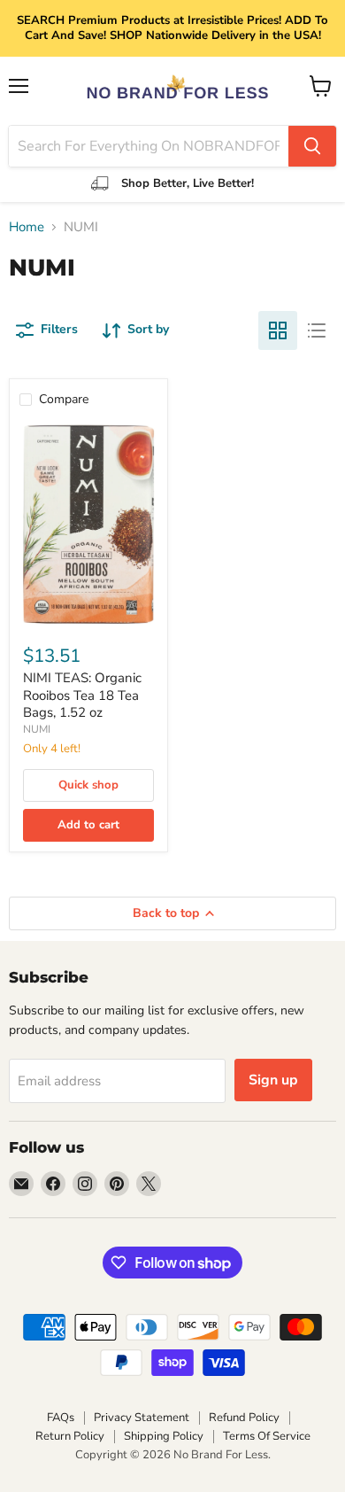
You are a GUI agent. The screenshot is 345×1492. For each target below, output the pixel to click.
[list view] (316, 330)
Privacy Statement (141, 1418)
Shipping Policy (163, 1436)
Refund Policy (244, 1418)
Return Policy (69, 1436)
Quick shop (88, 785)
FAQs (60, 1418)
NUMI (36, 729)
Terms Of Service (266, 1436)
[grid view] (277, 330)
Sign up (273, 1080)
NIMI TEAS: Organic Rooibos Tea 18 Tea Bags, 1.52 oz (82, 695)
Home (26, 227)
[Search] (312, 146)
